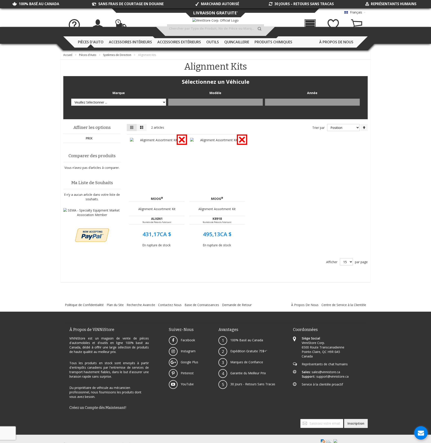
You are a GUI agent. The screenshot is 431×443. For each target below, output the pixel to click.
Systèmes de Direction (117, 55)
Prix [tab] (89, 138)
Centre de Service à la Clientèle (343, 305)
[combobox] (215, 28)
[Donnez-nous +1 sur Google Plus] (65, 421)
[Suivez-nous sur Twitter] (64, 421)
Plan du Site (115, 305)
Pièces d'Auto (88, 55)
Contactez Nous (170, 305)
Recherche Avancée (141, 305)
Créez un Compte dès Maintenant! (97, 408)
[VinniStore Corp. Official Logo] (215, 20)
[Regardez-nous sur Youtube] (66, 421)
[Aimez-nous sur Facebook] (63, 421)
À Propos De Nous (305, 305)
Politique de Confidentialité (84, 305)
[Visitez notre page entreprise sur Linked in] (68, 421)
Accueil (68, 55)
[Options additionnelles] (92, 230)
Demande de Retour (237, 305)
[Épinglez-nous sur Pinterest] (67, 421)
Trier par (318, 128)
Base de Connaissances (202, 305)
